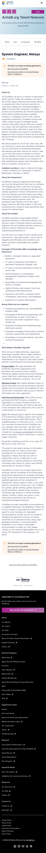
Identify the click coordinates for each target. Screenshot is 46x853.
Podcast (4, 795)
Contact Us (6, 806)
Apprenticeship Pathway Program (13, 662)
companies (25, 42)
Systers (4, 730)
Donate (4, 709)
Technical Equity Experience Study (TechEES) (17, 749)
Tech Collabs (6, 694)
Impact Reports (7, 753)
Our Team (5, 630)
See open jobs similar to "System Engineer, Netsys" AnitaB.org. (23, 73)
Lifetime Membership (9, 678)
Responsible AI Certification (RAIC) (14, 690)
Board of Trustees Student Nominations (16, 638)
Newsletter (5, 810)
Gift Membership (7, 734)
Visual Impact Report (9, 757)
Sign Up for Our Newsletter (22, 610)
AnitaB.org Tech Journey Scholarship (15, 776)
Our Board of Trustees (10, 634)
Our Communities (8, 726)
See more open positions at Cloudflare (23, 565)
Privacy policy (17, 585)
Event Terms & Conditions (11, 828)
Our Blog (5, 791)
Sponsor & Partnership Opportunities (15, 717)
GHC (3, 698)
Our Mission (6, 622)
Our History (6, 626)
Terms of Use (6, 823)
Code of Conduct (8, 831)
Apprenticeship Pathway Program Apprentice (17, 682)
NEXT (4, 686)
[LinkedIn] (14, 12)
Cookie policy (28, 585)
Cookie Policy (6, 825)
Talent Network (7, 670)
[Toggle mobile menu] (42, 3)
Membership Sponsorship (11, 721)
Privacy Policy (6, 820)
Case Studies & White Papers (12, 745)
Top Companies (7, 761)
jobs (15, 42)
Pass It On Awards (8, 772)
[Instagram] (4, 12)
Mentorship (6, 657)
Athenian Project (9, 383)
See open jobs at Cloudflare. (18, 69)
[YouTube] (23, 846)
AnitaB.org (30, 840)
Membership (6, 674)
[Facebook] (9, 12)
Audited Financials (8, 642)
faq (38, 12)
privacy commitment (24, 432)
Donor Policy (6, 834)
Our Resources (7, 787)
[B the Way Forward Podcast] (31, 846)
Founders (5, 666)
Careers (4, 647)
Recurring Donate (8, 713)
